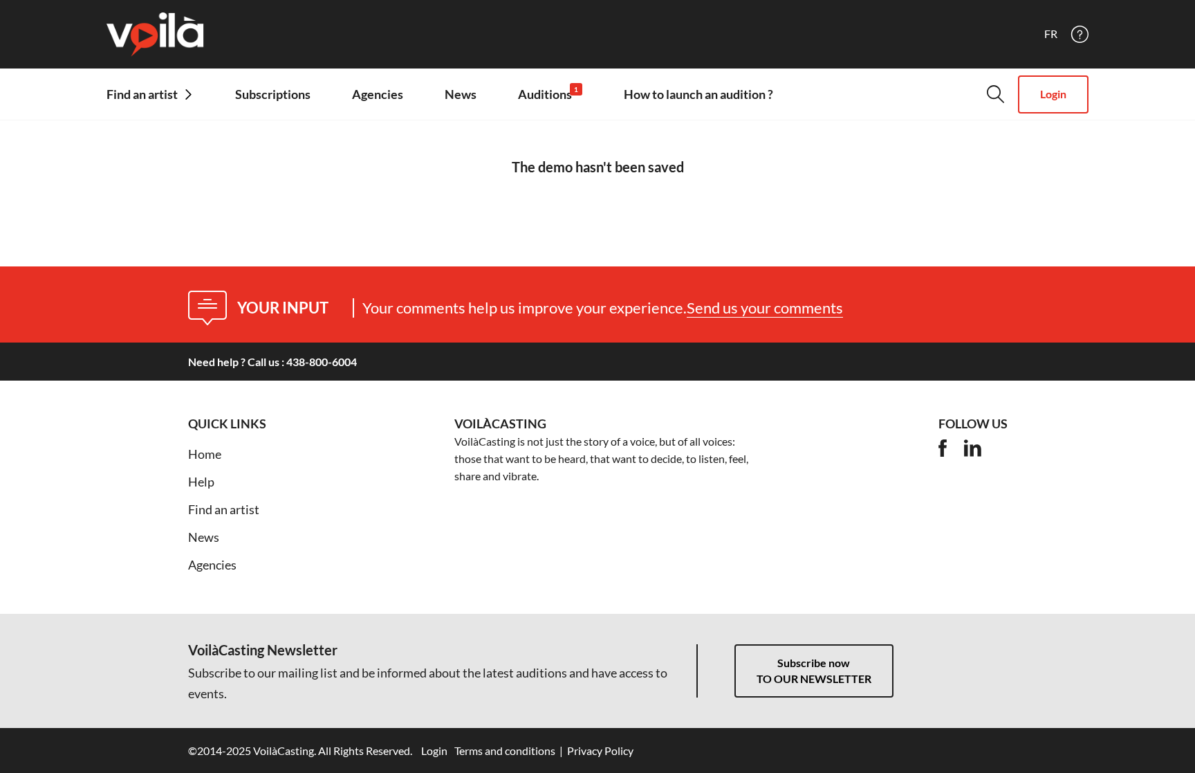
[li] (972, 448)
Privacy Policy (600, 750)
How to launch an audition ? (698, 94)
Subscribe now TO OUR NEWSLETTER (814, 670)
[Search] (995, 94)
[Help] (1080, 34)
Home (204, 454)
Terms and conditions (504, 750)
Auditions (548, 93)
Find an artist (223, 509)
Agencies (377, 94)
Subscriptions (273, 94)
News (460, 94)
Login (1053, 93)
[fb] (942, 448)
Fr (1050, 34)
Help (201, 481)
